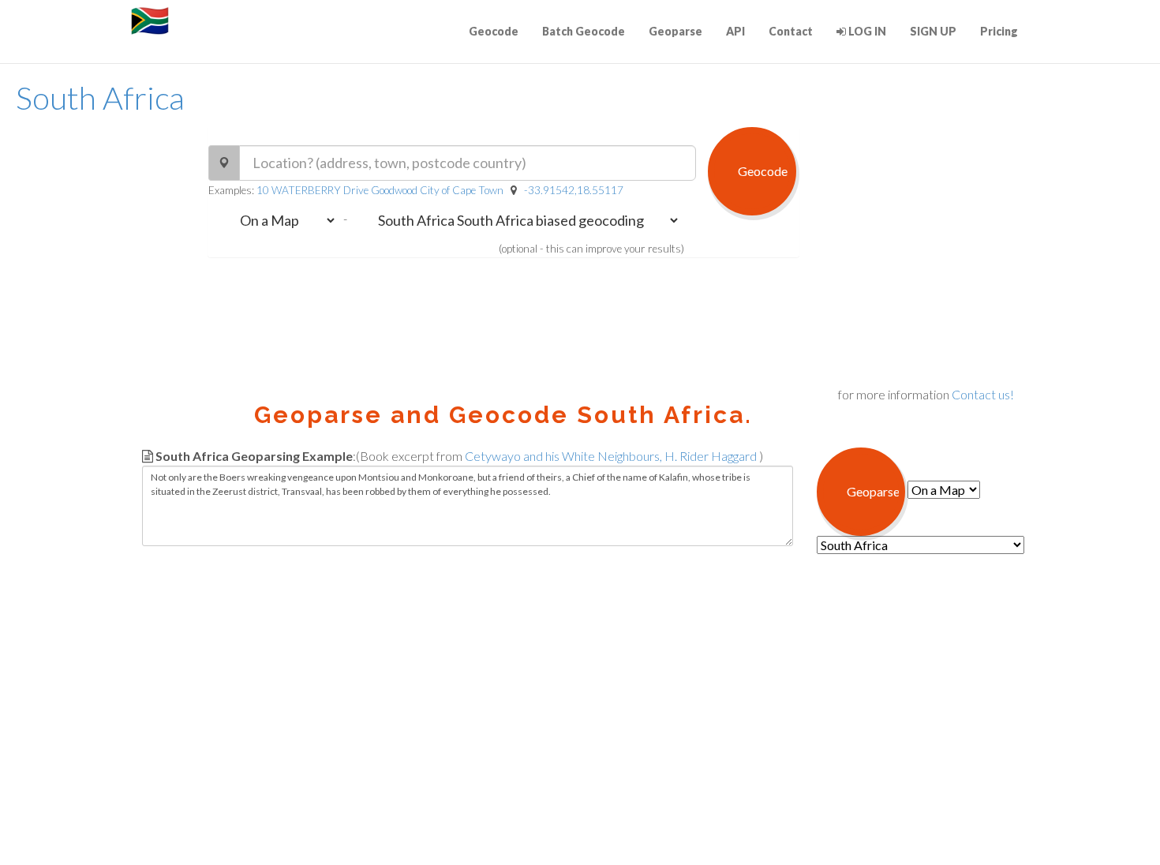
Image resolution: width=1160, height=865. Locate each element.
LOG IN (866, 31)
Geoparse (675, 31)
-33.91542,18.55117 (573, 190)
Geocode (493, 31)
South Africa (100, 98)
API (735, 31)
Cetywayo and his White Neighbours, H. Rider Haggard (611, 455)
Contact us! (983, 394)
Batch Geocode (583, 31)
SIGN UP (933, 31)
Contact (791, 31)
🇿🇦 (150, 20)
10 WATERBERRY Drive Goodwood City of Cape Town (379, 190)
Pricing (999, 31)
